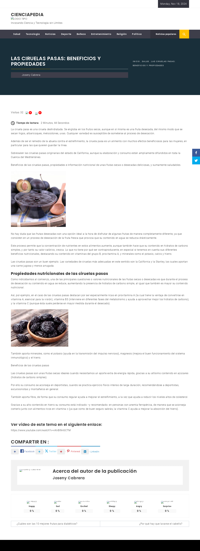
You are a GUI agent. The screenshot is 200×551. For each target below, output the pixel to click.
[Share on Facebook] (196, 153)
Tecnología (33, 34)
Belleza (81, 34)
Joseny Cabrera (31, 74)
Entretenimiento (101, 34)
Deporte (66, 34)
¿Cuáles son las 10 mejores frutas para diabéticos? (47, 523)
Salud (16, 34)
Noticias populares (165, 34)
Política (137, 34)
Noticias (50, 34)
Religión (122, 34)
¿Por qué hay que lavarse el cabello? (160, 523)
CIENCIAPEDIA (27, 15)
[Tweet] (196, 160)
